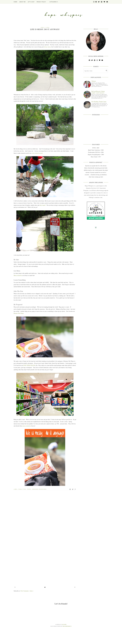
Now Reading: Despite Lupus (98, 101)
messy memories (27, 426)
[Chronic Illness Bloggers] (96, 219)
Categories (53, 2)
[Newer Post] (15, 587)
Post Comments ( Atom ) (27, 591)
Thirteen (93, 81)
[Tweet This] (73, 489)
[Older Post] (74, 587)
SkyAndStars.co (67, 626)
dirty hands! (43, 205)
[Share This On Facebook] (70, 489)
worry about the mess (37, 153)
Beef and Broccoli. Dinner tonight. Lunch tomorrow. (98, 92)
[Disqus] (45, 515)
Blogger (64, 624)
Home (15, 2)
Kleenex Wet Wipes (19, 313)
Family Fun (22, 489)
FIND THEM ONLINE (29, 365)
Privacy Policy (41, 2)
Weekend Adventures (39, 489)
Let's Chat (31, 2)
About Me (22, 2)
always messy (47, 47)
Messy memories (18, 275)
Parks (29, 489)
